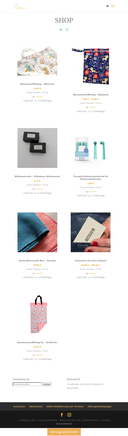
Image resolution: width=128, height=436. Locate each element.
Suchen (46, 384)
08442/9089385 (64, 423)
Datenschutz (36, 406)
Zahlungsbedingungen (99, 406)
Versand (39, 96)
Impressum (19, 406)
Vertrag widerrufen (64, 432)
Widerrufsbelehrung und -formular (65, 406)
